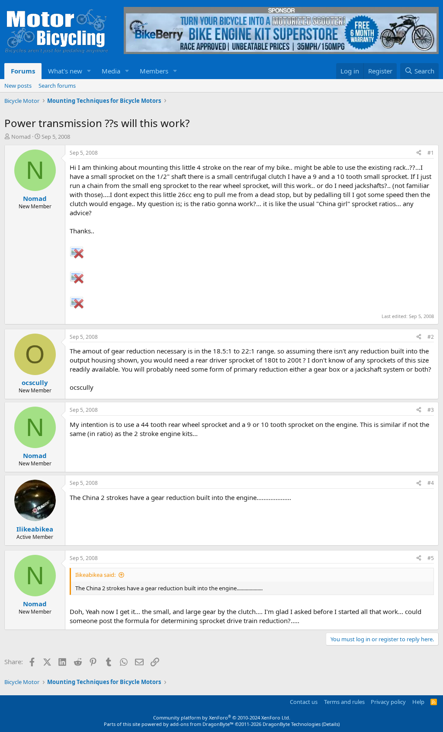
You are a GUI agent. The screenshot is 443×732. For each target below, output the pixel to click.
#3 (430, 410)
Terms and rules (344, 702)
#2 (430, 337)
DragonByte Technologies (292, 724)
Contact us (304, 702)
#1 (430, 152)
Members (154, 71)
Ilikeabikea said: (95, 575)
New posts (18, 85)
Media (111, 71)
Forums (23, 71)
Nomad (21, 136)
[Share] (418, 153)
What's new (65, 71)
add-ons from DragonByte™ (202, 724)
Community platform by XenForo (221, 717)
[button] (89, 71)
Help (418, 702)
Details (330, 724)
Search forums (57, 85)
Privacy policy (388, 702)
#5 (430, 558)
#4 (430, 483)
